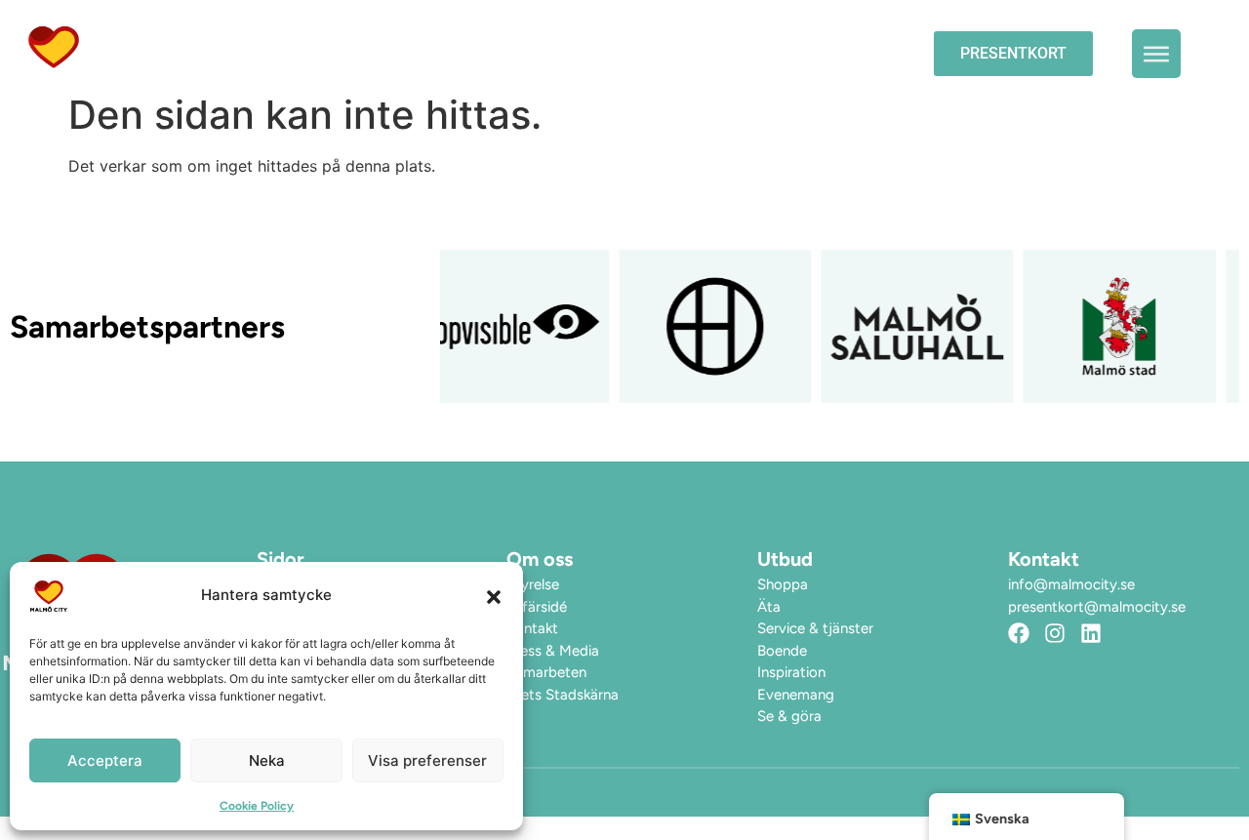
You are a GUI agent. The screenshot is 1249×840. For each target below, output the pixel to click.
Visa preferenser (427, 760)
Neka (267, 760)
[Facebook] (1018, 633)
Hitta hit (838, 53)
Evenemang (551, 53)
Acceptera (104, 760)
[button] (494, 596)
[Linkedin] (1091, 633)
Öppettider (417, 53)
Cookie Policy (257, 806)
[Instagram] (1055, 633)
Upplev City (688, 53)
